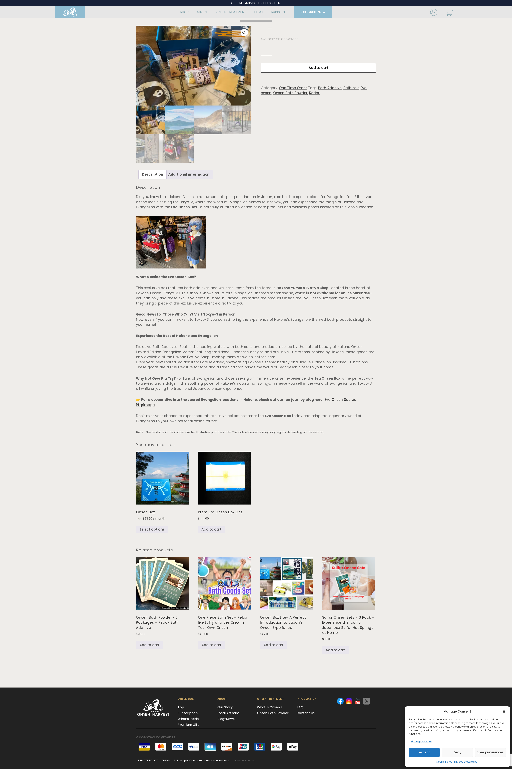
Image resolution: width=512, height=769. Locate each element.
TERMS (166, 760)
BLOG (258, 12)
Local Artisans (228, 713)
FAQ (300, 707)
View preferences (490, 752)
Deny (457, 752)
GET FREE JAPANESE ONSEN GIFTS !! (256, 3)
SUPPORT (278, 12)
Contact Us (306, 713)
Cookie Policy (444, 761)
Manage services (421, 741)
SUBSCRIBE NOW (313, 12)
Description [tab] (152, 174)
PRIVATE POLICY (148, 760)
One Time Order (293, 87)
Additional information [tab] (188, 174)
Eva (364, 87)
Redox (314, 92)
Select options (152, 529)
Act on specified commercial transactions (201, 760)
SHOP (184, 12)
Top (181, 707)
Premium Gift (188, 724)
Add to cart (318, 67)
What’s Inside (188, 719)
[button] (504, 712)
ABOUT (202, 12)
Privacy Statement (465, 761)
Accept (424, 752)
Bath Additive (330, 87)
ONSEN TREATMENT (231, 12)
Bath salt (351, 87)
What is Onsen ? (270, 707)
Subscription (187, 713)
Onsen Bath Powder (290, 92)
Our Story (225, 707)
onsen (266, 92)
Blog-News (226, 719)
